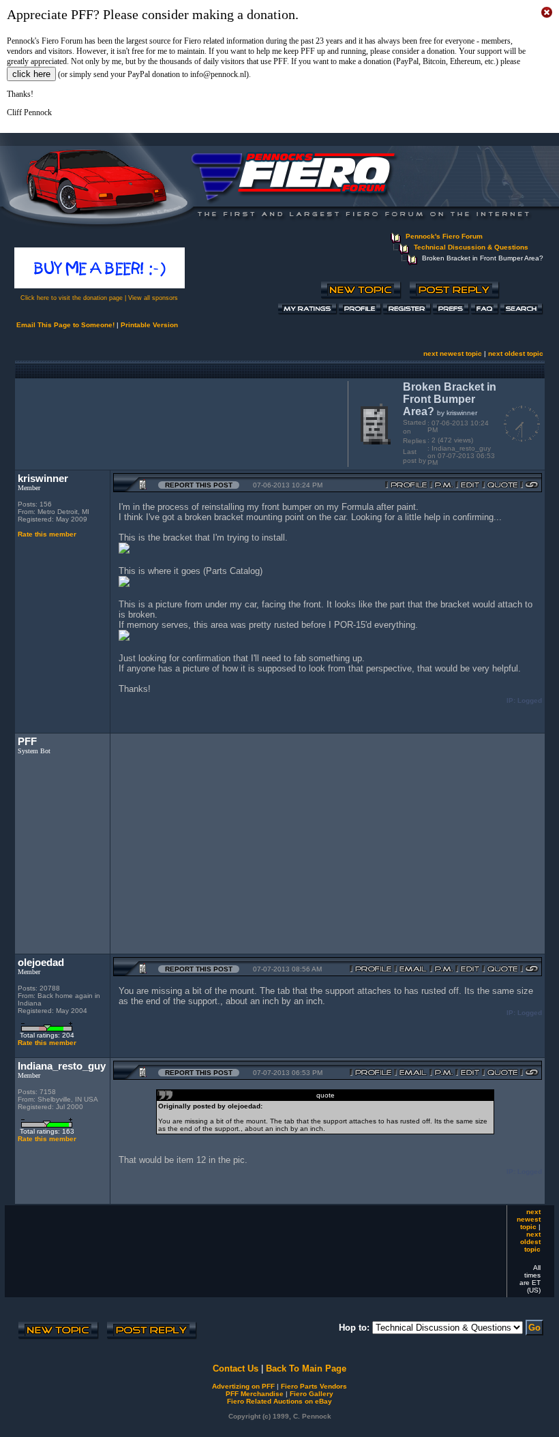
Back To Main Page (306, 1368)
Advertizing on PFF (243, 1386)
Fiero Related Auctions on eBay (279, 1401)
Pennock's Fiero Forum (444, 236)
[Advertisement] (178, 422)
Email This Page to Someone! (65, 325)
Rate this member (47, 534)
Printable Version (149, 325)
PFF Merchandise (255, 1393)
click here (31, 74)
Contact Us (235, 1368)
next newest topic (452, 353)
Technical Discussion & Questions (471, 247)
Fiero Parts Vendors (314, 1386)
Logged (529, 700)
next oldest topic (515, 353)
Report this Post (198, 485)
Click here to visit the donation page (71, 297)
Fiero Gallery (311, 1393)
